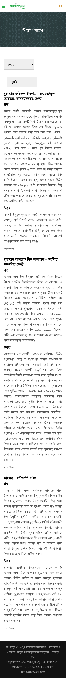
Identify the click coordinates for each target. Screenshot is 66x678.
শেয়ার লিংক (9, 249)
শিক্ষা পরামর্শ (33, 30)
